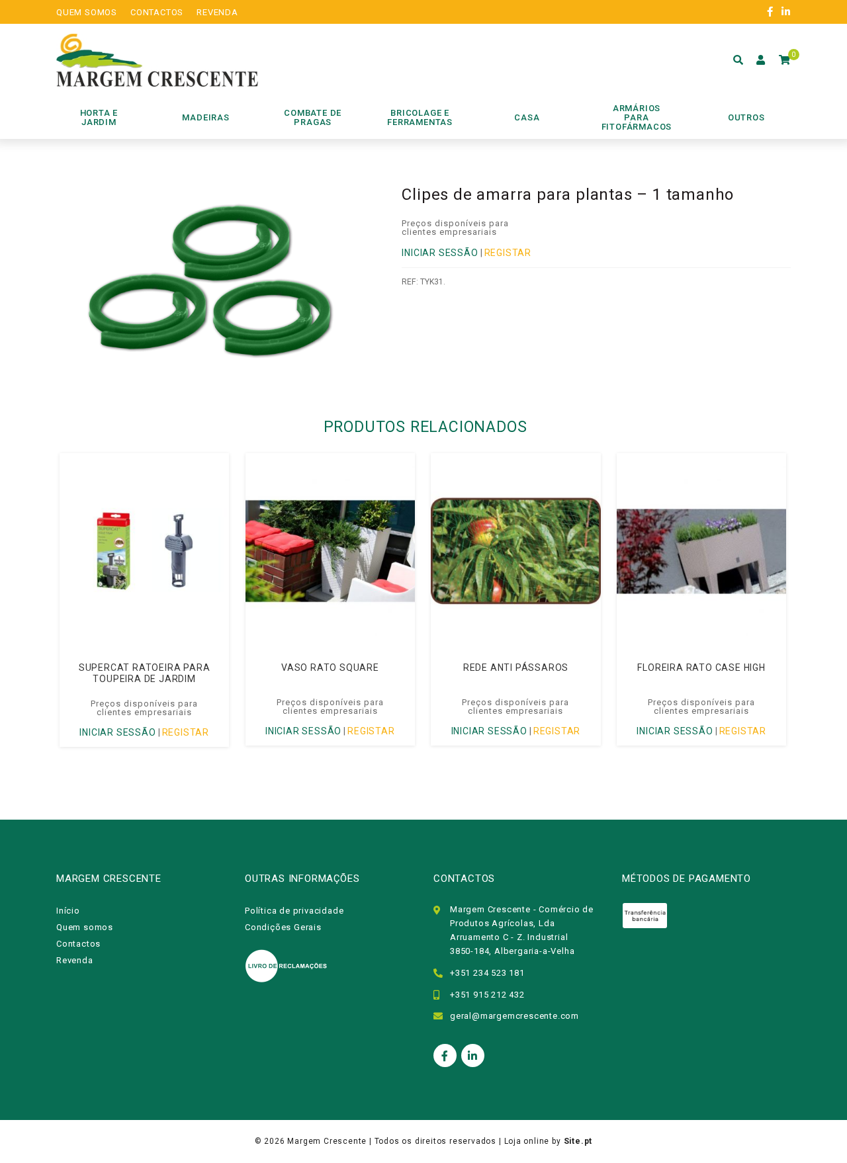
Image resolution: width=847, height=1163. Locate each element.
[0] (785, 60)
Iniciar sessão (440, 252)
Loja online (527, 1141)
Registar (507, 252)
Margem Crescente (327, 1141)
